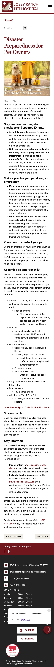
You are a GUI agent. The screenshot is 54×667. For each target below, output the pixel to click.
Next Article (42, 536)
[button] (47, 630)
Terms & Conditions (24, 664)
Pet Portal (27, 638)
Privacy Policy (11, 664)
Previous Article (14, 536)
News (9, 20)
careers (29, 630)
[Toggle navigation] (50, 6)
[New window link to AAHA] (13, 650)
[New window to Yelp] (10, 552)
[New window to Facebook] (5, 552)
